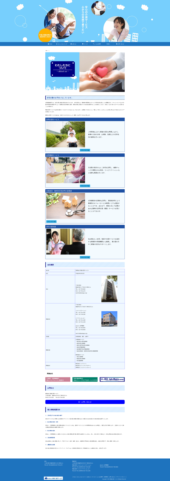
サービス (94, 476)
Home (74, 476)
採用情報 (106, 476)
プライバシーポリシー (120, 476)
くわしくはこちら (85, 150)
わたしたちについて (81, 476)
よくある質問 (100, 476)
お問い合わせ (112, 476)
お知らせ (89, 476)
